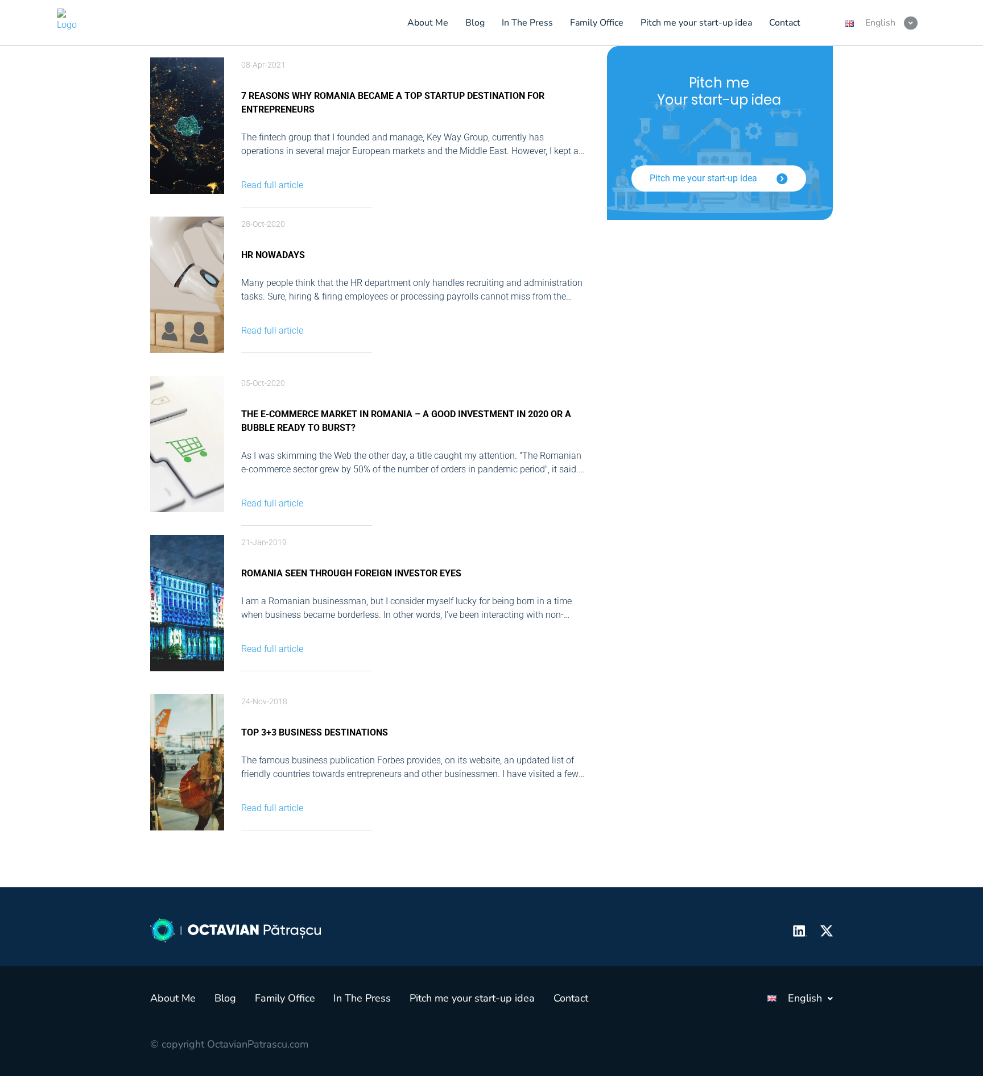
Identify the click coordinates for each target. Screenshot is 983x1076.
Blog (225, 998)
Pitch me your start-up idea (704, 178)
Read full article (272, 185)
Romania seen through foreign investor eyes (351, 573)
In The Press (362, 998)
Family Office (285, 998)
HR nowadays (273, 255)
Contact (571, 998)
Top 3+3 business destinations (314, 732)
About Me (173, 998)
